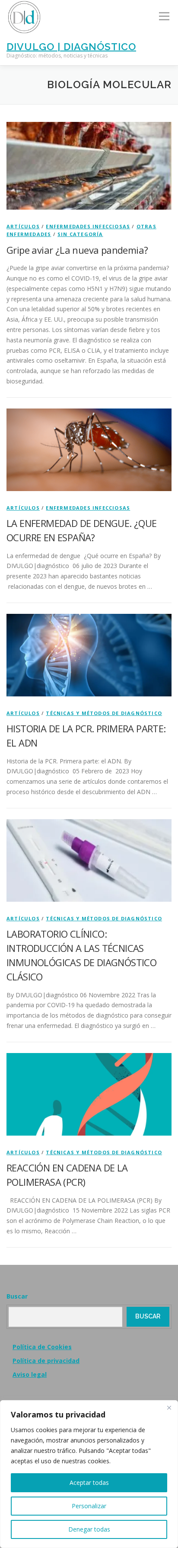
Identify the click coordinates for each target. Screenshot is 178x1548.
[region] (89, 1474)
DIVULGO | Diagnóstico (71, 46)
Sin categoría (80, 234)
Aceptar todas (89, 1482)
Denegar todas (89, 1529)
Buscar (17, 1296)
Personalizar (89, 1506)
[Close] (169, 1407)
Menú (164, 16)
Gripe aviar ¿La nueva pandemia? (77, 249)
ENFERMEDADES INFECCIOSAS (88, 226)
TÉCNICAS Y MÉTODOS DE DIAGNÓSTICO (104, 713)
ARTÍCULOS (23, 226)
